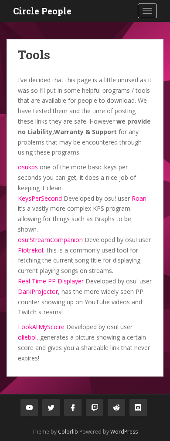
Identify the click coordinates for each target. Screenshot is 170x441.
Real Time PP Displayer (51, 281)
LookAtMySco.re (41, 327)
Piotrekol (30, 250)
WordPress (124, 431)
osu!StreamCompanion (50, 240)
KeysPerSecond (40, 198)
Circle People (42, 11)
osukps (28, 167)
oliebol (27, 337)
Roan (139, 198)
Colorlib (68, 431)
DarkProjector (38, 291)
